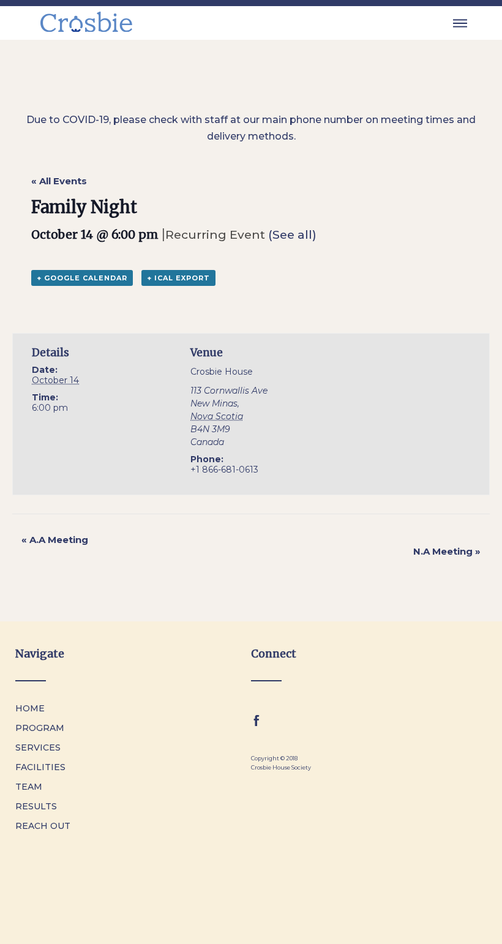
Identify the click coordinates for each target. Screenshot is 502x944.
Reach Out (42, 825)
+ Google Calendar (82, 278)
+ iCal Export (178, 278)
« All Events (59, 181)
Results (36, 806)
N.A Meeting (447, 551)
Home (30, 708)
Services (38, 747)
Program (39, 727)
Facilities (40, 767)
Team (28, 786)
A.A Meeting (54, 539)
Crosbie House (221, 371)
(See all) (292, 234)
